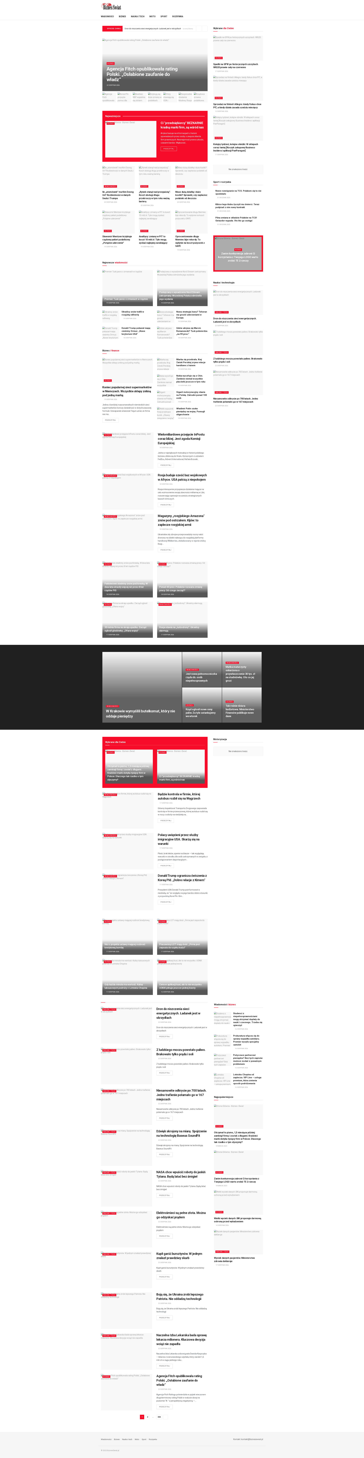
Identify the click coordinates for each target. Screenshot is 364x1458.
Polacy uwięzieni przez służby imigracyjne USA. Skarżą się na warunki (178, 839)
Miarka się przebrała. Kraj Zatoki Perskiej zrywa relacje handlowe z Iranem (190, 362)
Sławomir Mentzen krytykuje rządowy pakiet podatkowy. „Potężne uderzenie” (117, 239)
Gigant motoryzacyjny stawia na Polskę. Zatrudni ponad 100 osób (191, 395)
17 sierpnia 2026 (112, 635)
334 (159, 1417)
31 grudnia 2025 (223, 198)
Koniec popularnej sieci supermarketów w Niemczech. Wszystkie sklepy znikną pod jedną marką (126, 391)
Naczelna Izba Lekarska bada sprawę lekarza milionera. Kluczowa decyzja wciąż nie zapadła (181, 1339)
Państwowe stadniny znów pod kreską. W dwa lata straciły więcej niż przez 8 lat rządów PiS (126, 587)
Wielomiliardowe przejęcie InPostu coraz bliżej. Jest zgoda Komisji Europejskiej (181, 439)
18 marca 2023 (221, 1146)
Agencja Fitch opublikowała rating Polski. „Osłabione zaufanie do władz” (142, 74)
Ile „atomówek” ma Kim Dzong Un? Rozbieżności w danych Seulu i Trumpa (118, 195)
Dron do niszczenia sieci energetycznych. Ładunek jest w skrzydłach (153, 29)
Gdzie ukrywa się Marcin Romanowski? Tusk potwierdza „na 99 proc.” (191, 331)
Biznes (122, 16)
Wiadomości (107, 16)
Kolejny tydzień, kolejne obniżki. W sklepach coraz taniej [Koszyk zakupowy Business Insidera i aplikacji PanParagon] (235, 147)
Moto (152, 16)
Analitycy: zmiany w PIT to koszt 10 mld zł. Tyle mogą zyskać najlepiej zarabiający (153, 239)
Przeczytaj (168, 149)
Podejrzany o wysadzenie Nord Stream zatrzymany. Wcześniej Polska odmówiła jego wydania (180, 295)
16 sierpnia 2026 (167, 992)
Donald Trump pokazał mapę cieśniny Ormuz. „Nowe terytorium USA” (136, 331)
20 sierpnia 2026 (110, 202)
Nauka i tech (137, 16)
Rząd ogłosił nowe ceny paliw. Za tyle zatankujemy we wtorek (201, 713)
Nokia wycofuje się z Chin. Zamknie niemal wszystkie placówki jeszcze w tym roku (190, 379)
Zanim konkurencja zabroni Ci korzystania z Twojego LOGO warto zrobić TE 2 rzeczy (238, 257)
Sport (164, 16)
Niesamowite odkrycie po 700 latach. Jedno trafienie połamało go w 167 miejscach (181, 1095)
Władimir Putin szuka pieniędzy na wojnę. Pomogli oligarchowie (190, 411)
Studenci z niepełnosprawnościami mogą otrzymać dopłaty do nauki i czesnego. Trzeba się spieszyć (247, 1019)
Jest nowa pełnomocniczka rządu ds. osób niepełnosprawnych (201, 677)
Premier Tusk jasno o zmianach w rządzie (126, 299)
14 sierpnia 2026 (222, 1225)
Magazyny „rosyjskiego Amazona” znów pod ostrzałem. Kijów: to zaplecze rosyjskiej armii (181, 520)
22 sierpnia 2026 (221, 326)
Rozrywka (177, 16)
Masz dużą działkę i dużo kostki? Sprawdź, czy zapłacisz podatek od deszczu (191, 195)
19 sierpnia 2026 (110, 247)
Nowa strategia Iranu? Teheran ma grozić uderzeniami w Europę (191, 315)
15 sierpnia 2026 (221, 111)
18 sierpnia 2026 (129, 338)
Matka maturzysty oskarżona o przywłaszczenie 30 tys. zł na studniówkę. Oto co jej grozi (240, 673)
